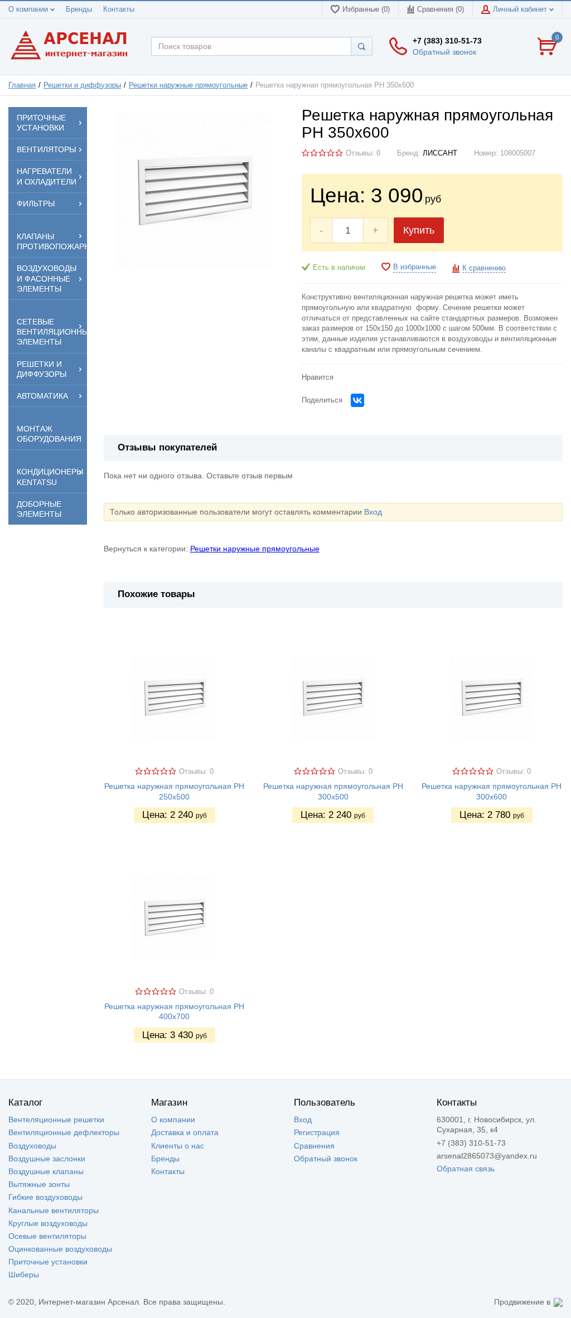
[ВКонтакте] (357, 400)
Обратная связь (466, 1168)
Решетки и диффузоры (82, 85)
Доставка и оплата (185, 1132)
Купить (418, 230)
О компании (29, 9)
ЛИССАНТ (440, 153)
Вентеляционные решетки (56, 1119)
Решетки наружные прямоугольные (188, 85)
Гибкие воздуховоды (45, 1197)
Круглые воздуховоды (48, 1223)
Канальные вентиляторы (53, 1210)
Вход (373, 511)
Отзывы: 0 (363, 153)
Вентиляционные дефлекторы (63, 1132)
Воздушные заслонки (46, 1158)
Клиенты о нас (177, 1145)
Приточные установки (48, 1261)
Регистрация (317, 1132)
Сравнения (314, 1145)
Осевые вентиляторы (47, 1236)
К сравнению (484, 268)
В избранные (414, 267)
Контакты (118, 9)
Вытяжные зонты (39, 1184)
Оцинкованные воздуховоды (60, 1248)
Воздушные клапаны (46, 1171)
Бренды (79, 9)
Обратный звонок (444, 51)
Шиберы (23, 1274)
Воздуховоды (32, 1145)
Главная (22, 85)
